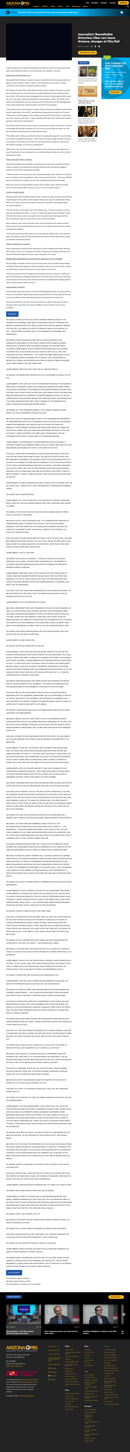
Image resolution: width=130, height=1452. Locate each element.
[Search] (127, 6)
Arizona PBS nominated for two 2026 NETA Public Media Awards (87, 81)
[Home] (17, 4)
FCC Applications (54, 1354)
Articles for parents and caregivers (91, 1397)
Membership (107, 1389)
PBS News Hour (89, 1365)
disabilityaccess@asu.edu (14, 1366)
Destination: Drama (70, 1374)
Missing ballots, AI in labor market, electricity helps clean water (20, 1332)
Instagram (53, 1372)
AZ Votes (87, 1357)
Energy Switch (69, 1368)
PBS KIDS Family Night (91, 1380)
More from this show (87, 52)
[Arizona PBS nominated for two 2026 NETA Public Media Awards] (87, 67)
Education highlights (90, 1410)
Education (88, 1406)
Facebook (52, 1368)
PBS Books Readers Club (111, 1368)
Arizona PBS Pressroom (111, 1357)
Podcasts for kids (89, 1394)
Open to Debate (89, 1360)
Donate (53, 1347)
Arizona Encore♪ (70, 1401)
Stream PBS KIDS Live (90, 1377)
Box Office (107, 1363)
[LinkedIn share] (96, 46)
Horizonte (87, 1355)
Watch (67, 1346)
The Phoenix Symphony (71, 1399)
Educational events (90, 1412)
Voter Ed (87, 1363)
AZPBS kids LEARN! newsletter (90, 1383)
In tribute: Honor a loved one (111, 1398)
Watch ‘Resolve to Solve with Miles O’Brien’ (86, 102)
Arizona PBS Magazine (110, 1355)
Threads (53, 1379)
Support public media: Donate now (110, 1382)
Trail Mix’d (68, 1359)
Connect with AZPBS (110, 1350)
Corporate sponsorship (110, 1395)
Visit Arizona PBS (109, 1373)
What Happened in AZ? (71, 1362)
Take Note (68, 1404)
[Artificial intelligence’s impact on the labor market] (100, 1306)
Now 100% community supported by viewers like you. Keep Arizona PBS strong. (48, 12)
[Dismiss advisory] (122, 12)
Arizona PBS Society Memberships (109, 1386)
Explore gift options (109, 1378)
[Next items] (123, 1314)
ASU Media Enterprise (25, 1382)
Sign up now (114, 92)
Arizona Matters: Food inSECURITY (71, 1365)
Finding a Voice (69, 1409)
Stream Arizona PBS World (72, 1384)
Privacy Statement (54, 1365)
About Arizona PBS (109, 1352)
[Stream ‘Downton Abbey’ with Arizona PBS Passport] (87, 127)
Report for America (90, 1438)
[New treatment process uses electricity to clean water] (62, 1306)
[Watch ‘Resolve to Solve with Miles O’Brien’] (87, 87)
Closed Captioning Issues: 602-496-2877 (54, 1359)
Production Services (109, 1365)
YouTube (53, 1376)
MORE (115, 1297)
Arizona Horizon (89, 1352)
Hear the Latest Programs (72, 1393)
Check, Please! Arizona (71, 1356)
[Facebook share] (92, 46)
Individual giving (108, 1392)
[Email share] (100, 46)
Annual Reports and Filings (111, 1371)
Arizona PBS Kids (89, 1375)
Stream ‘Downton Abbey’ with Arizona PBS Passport (87, 140)
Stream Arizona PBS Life (72, 1382)
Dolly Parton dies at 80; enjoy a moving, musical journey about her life (86, 121)
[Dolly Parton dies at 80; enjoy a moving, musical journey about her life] (87, 107)
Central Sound (69, 1396)
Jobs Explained (69, 1371)
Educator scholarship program (90, 1430)
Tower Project (108, 1401)
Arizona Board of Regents (26, 1396)
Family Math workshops (91, 1400)
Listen (67, 1390)
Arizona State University (30, 1379)
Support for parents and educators (91, 1435)
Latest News (88, 1350)
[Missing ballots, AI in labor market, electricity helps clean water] (23, 1306)
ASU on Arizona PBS (70, 1379)
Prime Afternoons (70, 1376)
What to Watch (69, 1350)
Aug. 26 (82, 99)
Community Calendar (110, 1360)
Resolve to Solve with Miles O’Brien (72, 1353)
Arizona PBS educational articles (91, 1422)
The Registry (88, 1419)
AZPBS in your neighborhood (89, 1415)
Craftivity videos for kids (91, 1391)
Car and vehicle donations (111, 1404)
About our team (89, 1441)
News (86, 1346)
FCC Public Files (53, 1350)
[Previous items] (6, 1314)
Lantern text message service (91, 1387)
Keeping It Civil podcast (71, 1406)
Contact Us (107, 1376)
